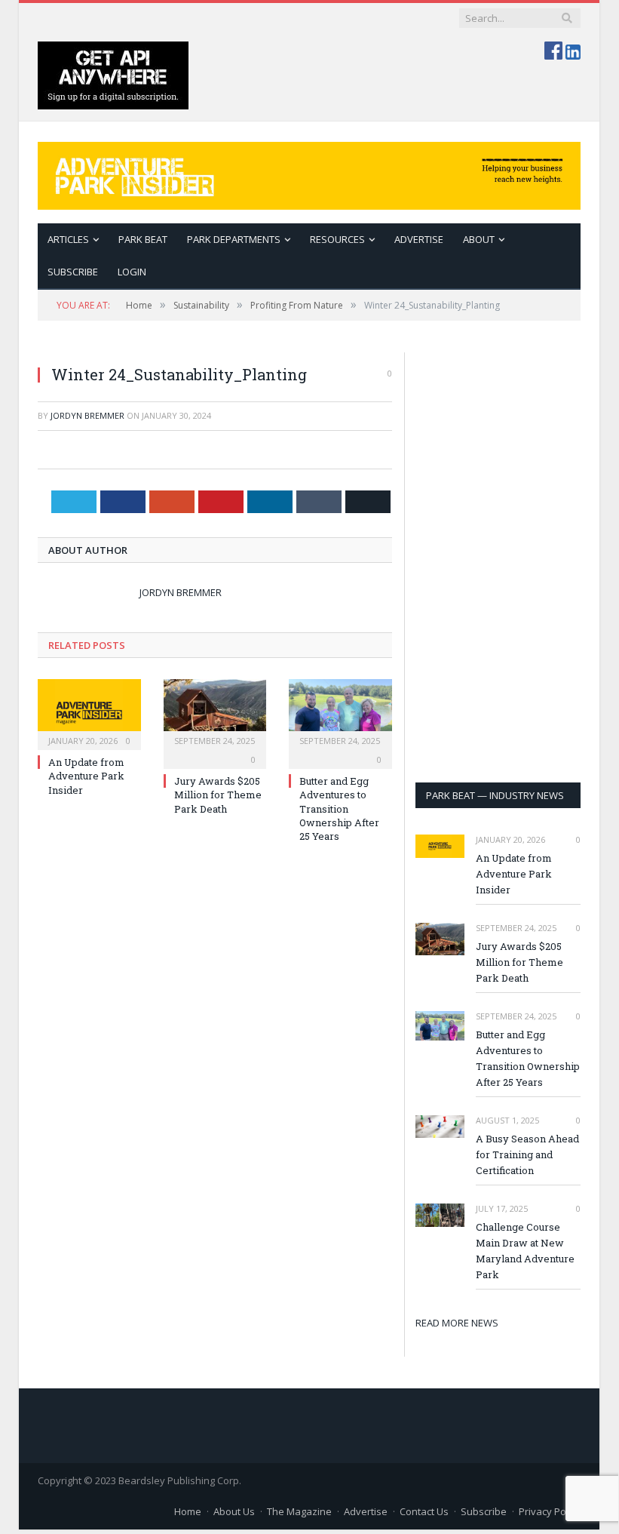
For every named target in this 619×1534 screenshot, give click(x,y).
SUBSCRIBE (72, 271)
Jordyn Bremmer (87, 415)
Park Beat (142, 239)
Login (132, 271)
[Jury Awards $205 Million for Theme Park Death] (215, 712)
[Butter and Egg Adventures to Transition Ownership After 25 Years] (340, 712)
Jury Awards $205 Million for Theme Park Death (218, 794)
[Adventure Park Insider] (309, 172)
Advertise (418, 239)
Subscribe (484, 1511)
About (479, 239)
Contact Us (424, 1511)
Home (187, 1511)
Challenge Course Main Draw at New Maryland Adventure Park (525, 1250)
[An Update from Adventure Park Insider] (89, 712)
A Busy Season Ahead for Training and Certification (527, 1154)
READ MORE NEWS (456, 1323)
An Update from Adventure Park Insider (86, 775)
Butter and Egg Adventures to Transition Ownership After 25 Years (339, 808)
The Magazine (299, 1511)
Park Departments (233, 239)
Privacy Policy (550, 1511)
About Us (234, 1511)
